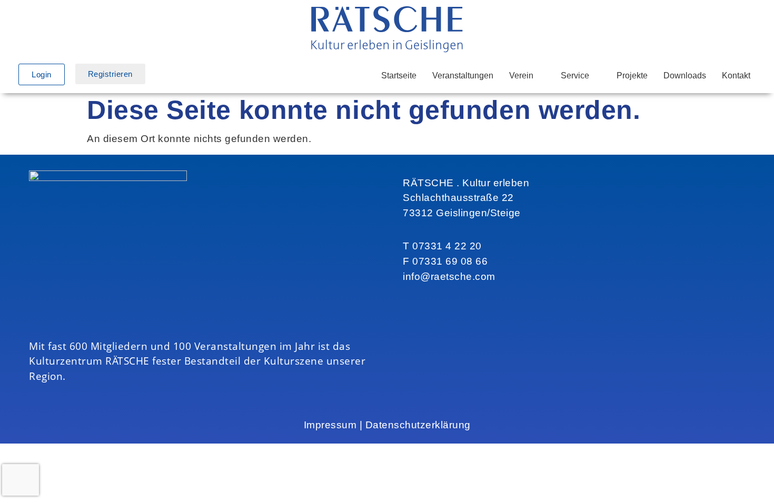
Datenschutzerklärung (418, 424)
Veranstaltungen (462, 75)
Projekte (632, 75)
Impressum (330, 424)
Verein (521, 75)
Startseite (398, 75)
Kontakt (736, 75)
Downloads (684, 75)
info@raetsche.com (449, 276)
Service (575, 75)
